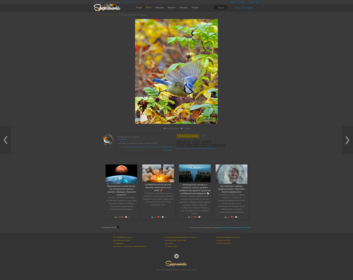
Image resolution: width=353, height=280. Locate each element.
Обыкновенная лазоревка (134, 147)
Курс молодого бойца (121, 240)
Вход (237, 8)
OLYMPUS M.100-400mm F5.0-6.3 (201, 149)
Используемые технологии (175, 240)
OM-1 (181, 149)
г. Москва (151, 147)
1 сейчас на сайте (128, 2)
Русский (241, 2)
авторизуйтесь (227, 228)
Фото (100, 15)
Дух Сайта (169, 243)
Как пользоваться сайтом (122, 237)
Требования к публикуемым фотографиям (129, 246)
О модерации (118, 243)
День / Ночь (254, 2)
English (233, 2)
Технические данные (188, 136)
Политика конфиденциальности (228, 237)
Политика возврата (223, 243)
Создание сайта (171, 246)
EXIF (204, 136)
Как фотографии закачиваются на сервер (180, 237)
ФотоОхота (112, 15)
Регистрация (247, 8)
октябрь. (169, 150)
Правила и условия (223, 240)
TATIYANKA (122, 139)
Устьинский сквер (165, 147)
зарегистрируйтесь (243, 228)
